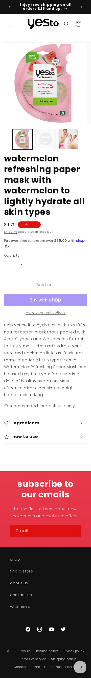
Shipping (10, 232)
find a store (21, 571)
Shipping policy (63, 659)
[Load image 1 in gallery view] (22, 139)
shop (15, 559)
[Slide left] (5, 140)
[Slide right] (85, 140)
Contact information (30, 667)
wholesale (20, 606)
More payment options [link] (46, 312)
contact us (21, 594)
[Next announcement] (81, 6)
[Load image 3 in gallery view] (68, 139)
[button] (10, 24)
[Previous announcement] (9, 6)
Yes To (25, 651)
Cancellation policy (67, 667)
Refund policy (47, 651)
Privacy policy (73, 651)
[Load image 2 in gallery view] (45, 139)
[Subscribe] (75, 531)
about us (19, 583)
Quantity (11, 255)
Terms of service (33, 659)
